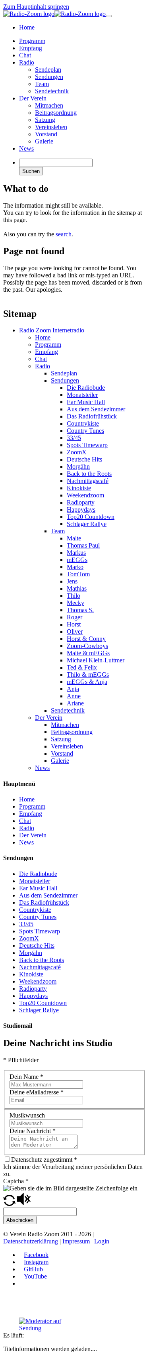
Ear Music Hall (86, 402)
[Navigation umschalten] (109, 16)
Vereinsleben (67, 746)
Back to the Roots (89, 473)
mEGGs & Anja (87, 681)
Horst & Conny (86, 638)
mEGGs (77, 559)
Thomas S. (80, 610)
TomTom (78, 574)
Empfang (46, 351)
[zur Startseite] (54, 13)
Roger (74, 617)
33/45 (74, 437)
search (64, 234)
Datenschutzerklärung (30, 1241)
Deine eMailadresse (37, 1092)
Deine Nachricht (33, 1130)
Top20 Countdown (90, 516)
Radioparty (81, 502)
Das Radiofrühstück (92, 416)
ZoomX (77, 452)
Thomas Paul (83, 545)
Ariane (75, 703)
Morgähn (78, 466)
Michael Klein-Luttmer (95, 660)
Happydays (81, 509)
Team (58, 531)
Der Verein (48, 717)
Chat (41, 358)
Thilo (73, 595)
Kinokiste (79, 488)
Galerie (60, 760)
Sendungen (65, 380)
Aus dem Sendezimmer (96, 409)
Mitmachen (65, 724)
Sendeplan (64, 373)
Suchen (31, 171)
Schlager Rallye (86, 523)
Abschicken (19, 1220)
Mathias (77, 588)
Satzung (61, 739)
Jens (72, 581)
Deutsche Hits (84, 459)
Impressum (76, 1241)
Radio (42, 366)
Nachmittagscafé (87, 480)
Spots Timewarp (87, 445)
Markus (76, 552)
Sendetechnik (68, 710)
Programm (48, 344)
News (42, 767)
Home (42, 337)
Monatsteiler (82, 394)
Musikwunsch (27, 1115)
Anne (74, 696)
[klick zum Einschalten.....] (49, 1325)
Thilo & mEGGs (88, 674)
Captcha (16, 1181)
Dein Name (26, 1076)
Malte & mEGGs (88, 653)
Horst (74, 624)
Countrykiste (83, 423)
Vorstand (62, 753)
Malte (74, 538)
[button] (9, 1203)
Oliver (75, 631)
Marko (75, 567)
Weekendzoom (85, 495)
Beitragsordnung (72, 732)
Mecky (75, 602)
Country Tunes (85, 430)
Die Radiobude (86, 387)
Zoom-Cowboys (87, 645)
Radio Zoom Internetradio (51, 330)
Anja (73, 688)
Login (101, 1241)
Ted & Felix (82, 667)
